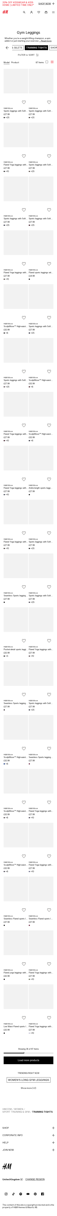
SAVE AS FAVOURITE (24, 102)
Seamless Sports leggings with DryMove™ (22, 595)
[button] (28, 3)
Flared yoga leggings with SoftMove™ (20, 973)
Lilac (29, 1033)
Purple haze (4, 494)
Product (15, 62)
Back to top (53, 608)
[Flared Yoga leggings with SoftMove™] (16, 141)
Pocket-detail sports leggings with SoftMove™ (24, 649)
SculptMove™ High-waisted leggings (20, 326)
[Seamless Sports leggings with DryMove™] (16, 571)
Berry (29, 656)
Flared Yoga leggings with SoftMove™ (20, 165)
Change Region (35, 1179)
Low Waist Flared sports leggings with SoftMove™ (26, 1026)
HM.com (7, 1109)
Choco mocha (29, 171)
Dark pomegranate (29, 763)
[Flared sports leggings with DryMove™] (41, 248)
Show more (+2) (28, 1088)
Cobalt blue (4, 763)
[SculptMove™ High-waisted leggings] (16, 302)
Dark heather (4, 710)
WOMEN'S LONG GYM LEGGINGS (28, 1079)
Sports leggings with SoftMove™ (18, 111)
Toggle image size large (47, 62)
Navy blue (4, 225)
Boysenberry (4, 386)
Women (18, 1109)
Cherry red (29, 386)
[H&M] (5, 12)
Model (7, 62)
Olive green (29, 979)
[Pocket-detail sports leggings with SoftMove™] (16, 625)
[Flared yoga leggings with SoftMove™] (16, 948)
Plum (4, 871)
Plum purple (29, 602)
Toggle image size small (52, 62)
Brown (29, 117)
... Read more (45, 41)
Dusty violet (29, 871)
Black (4, 117)
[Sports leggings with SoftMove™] (16, 87)
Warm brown (4, 548)
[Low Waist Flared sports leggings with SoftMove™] (16, 1002)
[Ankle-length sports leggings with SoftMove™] (41, 464)
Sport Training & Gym (16, 1112)
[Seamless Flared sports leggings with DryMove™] (16, 895)
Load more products (28, 1060)
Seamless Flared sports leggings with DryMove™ (25, 919)
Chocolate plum (29, 225)
